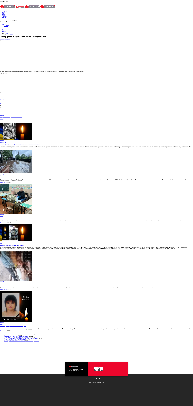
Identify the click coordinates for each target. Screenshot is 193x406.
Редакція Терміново (6, 39)
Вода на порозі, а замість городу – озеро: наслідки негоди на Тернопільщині (11, 177)
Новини (1, 39)
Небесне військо (3, 142)
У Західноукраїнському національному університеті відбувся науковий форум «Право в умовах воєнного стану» (14, 101)
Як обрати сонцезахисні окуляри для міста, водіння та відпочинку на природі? (17, 334)
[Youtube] (96, 379)
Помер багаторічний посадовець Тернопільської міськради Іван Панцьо (16, 336)
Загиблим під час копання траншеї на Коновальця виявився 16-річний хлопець (18, 337)
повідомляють (48, 69)
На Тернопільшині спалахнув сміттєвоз (11, 335)
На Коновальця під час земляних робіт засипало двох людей (14, 340)
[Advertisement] (30, 82)
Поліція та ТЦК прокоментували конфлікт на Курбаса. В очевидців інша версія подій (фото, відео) (21, 338)
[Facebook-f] (94, 379)
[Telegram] (99, 379)
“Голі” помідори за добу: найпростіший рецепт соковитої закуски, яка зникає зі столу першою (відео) (21, 341)
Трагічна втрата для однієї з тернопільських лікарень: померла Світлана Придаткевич (13, 326)
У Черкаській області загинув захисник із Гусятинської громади (15, 339)
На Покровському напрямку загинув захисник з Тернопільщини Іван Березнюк (12, 245)
